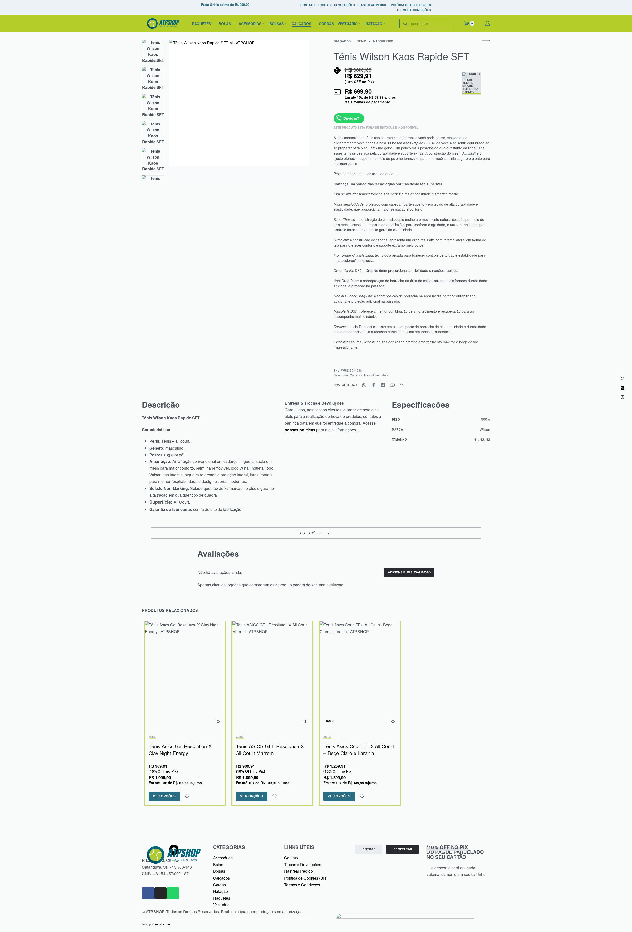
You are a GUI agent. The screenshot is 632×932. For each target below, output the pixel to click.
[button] (316, 533)
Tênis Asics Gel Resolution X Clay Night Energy (180, 750)
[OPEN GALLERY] (239, 110)
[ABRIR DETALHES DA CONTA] (487, 23)
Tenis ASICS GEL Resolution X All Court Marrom (270, 750)
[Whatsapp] (173, 893)
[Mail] (392, 385)
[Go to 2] (153, 78)
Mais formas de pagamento (367, 102)
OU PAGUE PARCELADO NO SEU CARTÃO (455, 851)
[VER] (218, 721)
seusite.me (162, 924)
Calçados (342, 41)
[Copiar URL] (401, 385)
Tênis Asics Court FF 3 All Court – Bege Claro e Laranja (358, 750)
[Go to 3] (153, 105)
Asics (152, 737)
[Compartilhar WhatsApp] (364, 385)
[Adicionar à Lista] (187, 796)
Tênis (361, 41)
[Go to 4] (153, 132)
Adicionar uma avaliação (409, 572)
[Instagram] (160, 893)
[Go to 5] (153, 159)
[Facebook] (148, 893)
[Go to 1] (153, 51)
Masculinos (383, 41)
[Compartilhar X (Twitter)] (383, 385)
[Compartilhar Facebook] (373, 385)
